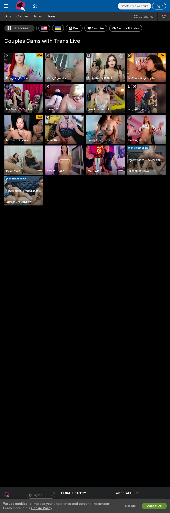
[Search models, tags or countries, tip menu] (164, 16)
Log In (159, 6)
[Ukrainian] (58, 28)
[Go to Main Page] (20, 6)
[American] (44, 28)
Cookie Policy (41, 508)
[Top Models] (35, 6)
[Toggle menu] (6, 6)
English (37, 495)
